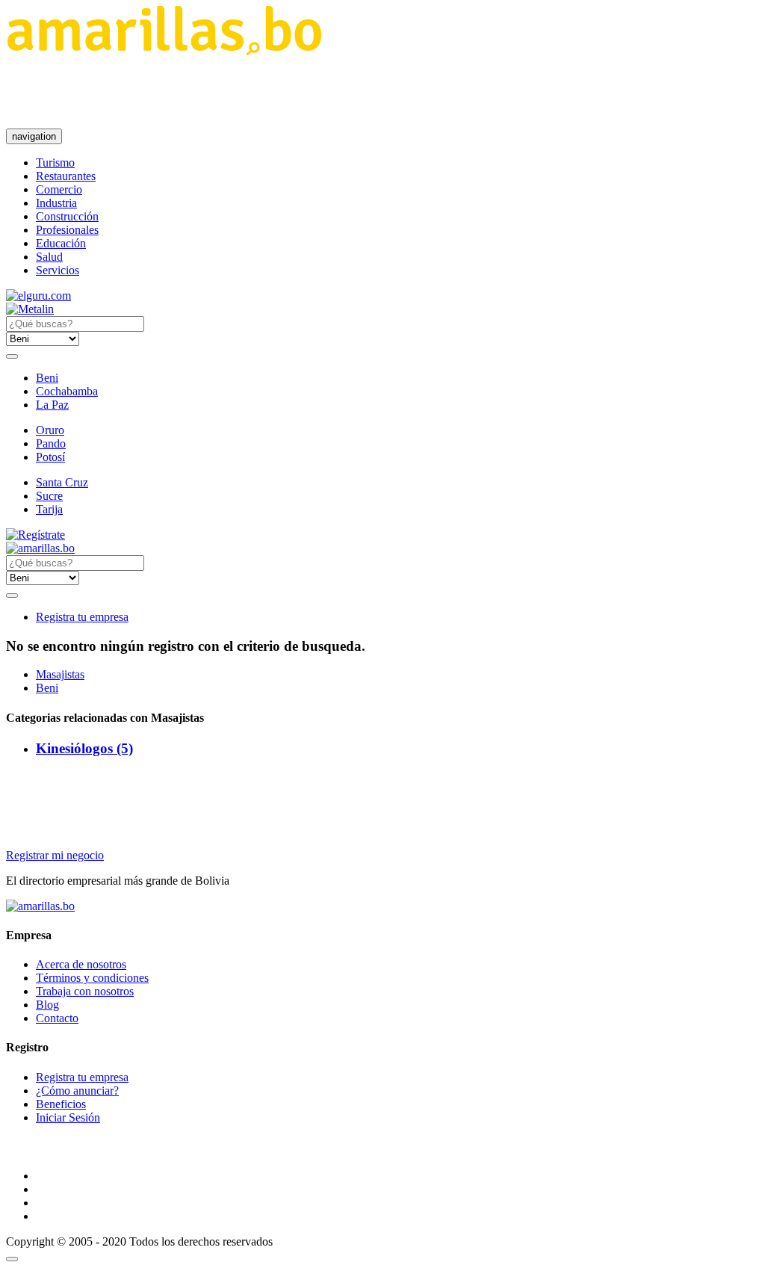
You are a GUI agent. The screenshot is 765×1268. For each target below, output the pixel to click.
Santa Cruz (62, 482)
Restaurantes (66, 176)
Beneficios (61, 1104)
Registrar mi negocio (55, 855)
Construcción (67, 216)
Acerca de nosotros (81, 964)
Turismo (55, 162)
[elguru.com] (38, 295)
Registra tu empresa (82, 616)
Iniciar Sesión (68, 1117)
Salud (49, 256)
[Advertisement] (278, 92)
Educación (61, 243)
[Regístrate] (382, 535)
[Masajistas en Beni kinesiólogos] (164, 51)
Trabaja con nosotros (85, 991)
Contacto (57, 1018)
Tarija (49, 509)
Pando (51, 443)
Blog (47, 1004)
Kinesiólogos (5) (84, 748)
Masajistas (60, 674)
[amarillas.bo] (40, 906)
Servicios (57, 270)
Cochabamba (67, 391)
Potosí (50, 457)
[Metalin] (30, 309)
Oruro (50, 430)
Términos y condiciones (92, 977)
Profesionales (67, 229)
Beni (47, 377)
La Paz (52, 404)
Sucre (49, 495)
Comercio (59, 189)
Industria (56, 203)
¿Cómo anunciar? (77, 1090)
